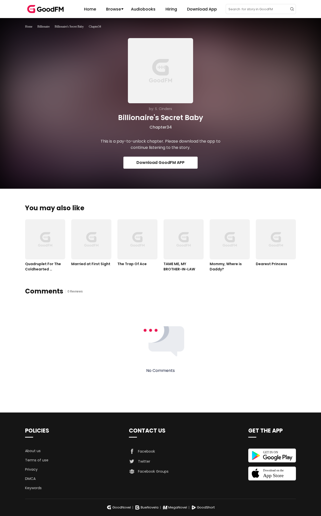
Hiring (171, 9)
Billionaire (43, 26)
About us (33, 450)
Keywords (33, 487)
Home (90, 9)
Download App (202, 9)
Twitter (144, 461)
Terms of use (36, 460)
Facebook (146, 451)
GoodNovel (121, 507)
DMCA (30, 478)
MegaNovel (177, 507)
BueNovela (149, 507)
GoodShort (206, 507)
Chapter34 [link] (95, 26)
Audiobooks (143, 9)
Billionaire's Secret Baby (69, 26)
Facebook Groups (153, 471)
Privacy (31, 469)
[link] (28, 26)
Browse (113, 9)
